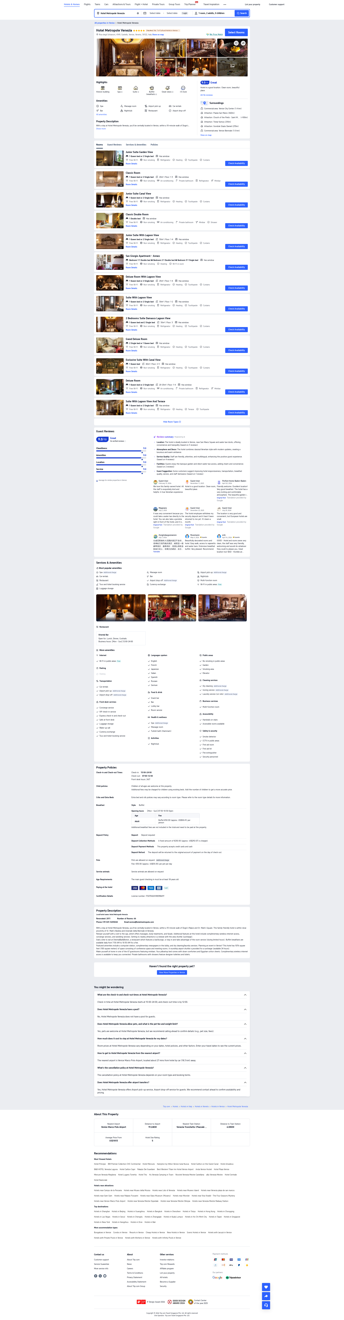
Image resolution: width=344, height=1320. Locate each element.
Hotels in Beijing (118, 1211)
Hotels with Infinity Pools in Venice (166, 1238)
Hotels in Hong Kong (206, 1211)
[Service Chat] (266, 1305)
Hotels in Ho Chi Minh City (196, 1217)
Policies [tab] (154, 144)
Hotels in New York (102, 1222)
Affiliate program (167, 1268)
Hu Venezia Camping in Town (161, 1175)
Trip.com (166, 1106)
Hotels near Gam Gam (103, 1196)
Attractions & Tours (121, 4)
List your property (167, 1273)
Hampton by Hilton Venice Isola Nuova (173, 1164)
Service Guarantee (101, 1264)
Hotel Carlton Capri (127, 1169)
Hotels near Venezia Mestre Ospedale (143, 1201)
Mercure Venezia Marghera (105, 1175)
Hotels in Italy (186, 1106)
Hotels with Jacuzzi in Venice (220, 1232)
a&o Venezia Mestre (214, 1175)
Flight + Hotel (141, 4)
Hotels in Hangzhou (120, 1222)
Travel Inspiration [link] (211, 4)
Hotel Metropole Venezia (114, 30)
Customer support (101, 1260)
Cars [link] (106, 4)
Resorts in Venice (137, 1232)
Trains (97, 4)
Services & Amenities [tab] (136, 144)
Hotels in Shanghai (102, 1211)
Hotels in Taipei (215, 1217)
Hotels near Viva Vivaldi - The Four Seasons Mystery (213, 1196)
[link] (252, 4)
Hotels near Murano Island (188, 1190)
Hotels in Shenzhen (172, 1211)
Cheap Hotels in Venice (155, 1232)
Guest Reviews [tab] (114, 144)
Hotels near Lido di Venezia (163, 1190)
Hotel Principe (100, 1164)
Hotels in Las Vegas (102, 1217)
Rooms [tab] (99, 144)
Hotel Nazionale (100, 1180)
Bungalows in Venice (102, 1232)
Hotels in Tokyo (189, 1211)
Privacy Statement (134, 1277)
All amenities (101, 114)
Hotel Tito (143, 1175)
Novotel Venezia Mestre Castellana (189, 1175)
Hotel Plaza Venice (221, 1169)
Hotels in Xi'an (136, 1222)
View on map (206, 135)
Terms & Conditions (135, 1273)
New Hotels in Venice (176, 1232)
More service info (101, 1268)
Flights (87, 4)
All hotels (164, 1277)
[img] (125, 57)
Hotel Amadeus (227, 1164)
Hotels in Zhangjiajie (153, 1217)
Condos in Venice (120, 1232)
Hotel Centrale (231, 1175)
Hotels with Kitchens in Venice (137, 1238)
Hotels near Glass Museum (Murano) (155, 1196)
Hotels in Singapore (232, 1217)
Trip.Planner (190, 4)
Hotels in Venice (218, 1106)
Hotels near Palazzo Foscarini (126, 1196)
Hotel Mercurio (149, 1164)
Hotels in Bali (150, 1222)
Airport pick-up (206, 572)
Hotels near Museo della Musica (137, 1190)
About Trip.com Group (136, 1286)
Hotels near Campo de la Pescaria (108, 1190)
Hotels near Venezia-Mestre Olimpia (175, 1201)
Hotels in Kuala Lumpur (173, 1217)
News (129, 1264)
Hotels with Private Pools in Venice (108, 1238)
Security (163, 1286)
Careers (130, 1268)
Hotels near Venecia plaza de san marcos (217, 1190)
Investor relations (167, 1260)
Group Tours (174, 4)
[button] (225, 4)
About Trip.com (133, 1260)
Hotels (175, 1106)
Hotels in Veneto (202, 1106)
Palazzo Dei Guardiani (146, 1169)
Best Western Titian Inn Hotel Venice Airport (175, 1169)
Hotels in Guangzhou (136, 1211)
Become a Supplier (167, 1282)
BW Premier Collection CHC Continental (124, 1164)
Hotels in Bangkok (154, 1211)
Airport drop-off (156, 580)
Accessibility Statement (136, 1282)
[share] (266, 1296)
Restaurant (103, 580)
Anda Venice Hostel (204, 1169)
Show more (101, 129)
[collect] (266, 1287)
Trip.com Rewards (167, 1264)
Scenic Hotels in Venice (196, 1232)
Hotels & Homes (72, 4)
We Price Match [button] (216, 34)
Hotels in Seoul (118, 1217)
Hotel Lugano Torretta (127, 1175)
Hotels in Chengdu (135, 1217)
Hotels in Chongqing (225, 1211)
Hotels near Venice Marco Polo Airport (109, 1201)
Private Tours (158, 4)
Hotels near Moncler (181, 1196)
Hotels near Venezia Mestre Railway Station (210, 1201)
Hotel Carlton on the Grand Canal (204, 1164)
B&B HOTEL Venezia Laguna (106, 1169)
